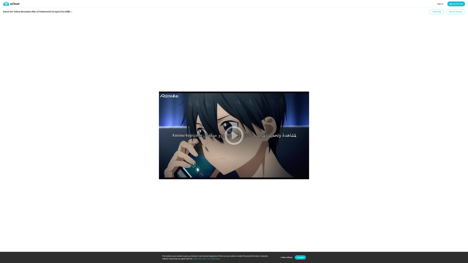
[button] (234, 135)
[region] (234, 135)
